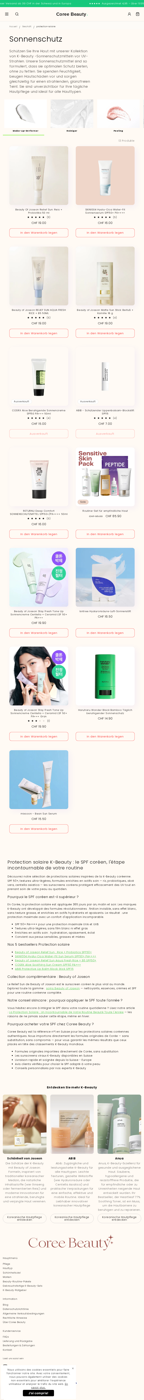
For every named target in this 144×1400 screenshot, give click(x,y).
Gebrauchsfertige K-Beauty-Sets (23, 1285)
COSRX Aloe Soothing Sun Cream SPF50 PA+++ (48, 965)
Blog (5, 1304)
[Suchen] (17, 14)
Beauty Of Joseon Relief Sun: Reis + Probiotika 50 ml (38, 211)
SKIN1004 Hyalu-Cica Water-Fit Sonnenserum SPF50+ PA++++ (105, 211)
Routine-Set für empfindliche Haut (105, 511)
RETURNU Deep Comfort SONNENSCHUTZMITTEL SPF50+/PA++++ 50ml (39, 512)
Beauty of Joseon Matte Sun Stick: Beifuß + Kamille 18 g (105, 312)
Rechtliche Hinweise (15, 1317)
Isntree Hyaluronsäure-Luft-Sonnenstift (105, 611)
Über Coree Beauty (14, 1322)
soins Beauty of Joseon (63, 988)
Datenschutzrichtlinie (16, 1309)
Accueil (13, 26)
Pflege (6, 1263)
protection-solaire (46, 26)
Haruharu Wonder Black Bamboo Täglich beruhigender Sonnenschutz (105, 712)
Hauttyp (8, 1268)
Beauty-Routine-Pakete (17, 1281)
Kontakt (7, 1349)
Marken (7, 1277)
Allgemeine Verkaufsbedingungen (23, 1313)
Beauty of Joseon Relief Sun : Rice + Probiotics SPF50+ (53, 952)
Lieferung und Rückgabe (17, 1341)
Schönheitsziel (12, 1272)
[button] (137, 14)
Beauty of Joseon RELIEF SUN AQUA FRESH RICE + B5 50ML (39, 312)
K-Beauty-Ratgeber (14, 1290)
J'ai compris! (38, 1393)
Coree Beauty (72, 14)
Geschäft (27, 26)
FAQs (6, 1336)
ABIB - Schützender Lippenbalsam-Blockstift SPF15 (105, 412)
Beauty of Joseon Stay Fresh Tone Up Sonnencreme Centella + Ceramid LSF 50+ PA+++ (38, 614)
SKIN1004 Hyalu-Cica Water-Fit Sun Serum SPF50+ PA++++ (55, 956)
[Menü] (6, 14)
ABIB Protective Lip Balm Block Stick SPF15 (44, 969)
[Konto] (129, 14)
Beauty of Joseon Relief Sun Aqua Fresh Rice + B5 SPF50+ (55, 960)
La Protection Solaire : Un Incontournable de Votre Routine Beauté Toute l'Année (66, 1012)
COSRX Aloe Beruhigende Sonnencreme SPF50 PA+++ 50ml (38, 412)
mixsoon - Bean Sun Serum (39, 813)
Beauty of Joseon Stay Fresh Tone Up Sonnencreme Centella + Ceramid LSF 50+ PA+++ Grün (38, 713)
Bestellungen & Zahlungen (19, 1345)
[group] (25, 115)
